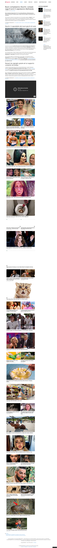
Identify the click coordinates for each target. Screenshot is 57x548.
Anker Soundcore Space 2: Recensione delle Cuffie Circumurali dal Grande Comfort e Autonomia (47, 40)
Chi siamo (22, 546)
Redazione (26, 546)
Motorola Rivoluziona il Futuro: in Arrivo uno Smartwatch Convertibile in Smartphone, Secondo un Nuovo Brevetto (47, 24)
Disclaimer (34, 546)
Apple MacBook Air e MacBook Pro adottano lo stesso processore (15, 534)
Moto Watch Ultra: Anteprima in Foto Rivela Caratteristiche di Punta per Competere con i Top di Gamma (47, 47)
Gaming (7, 533)
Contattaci (34, 542)
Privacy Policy (30, 546)
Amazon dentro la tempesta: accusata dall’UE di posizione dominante (16, 535)
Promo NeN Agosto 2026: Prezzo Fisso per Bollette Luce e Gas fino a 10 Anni (47, 10)
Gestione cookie (55, 547)
